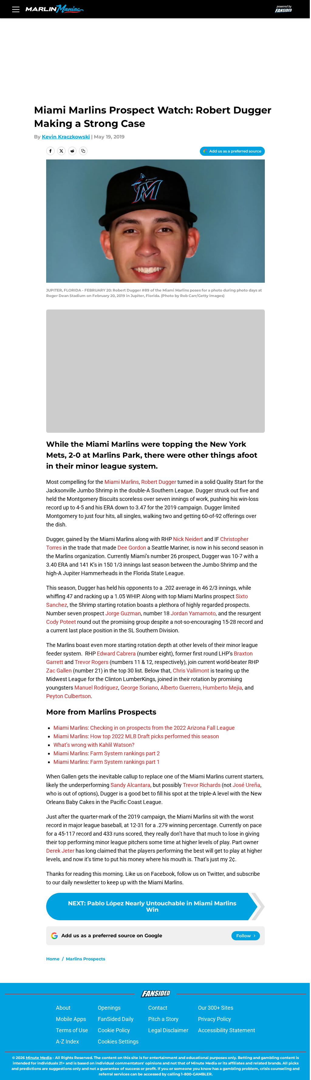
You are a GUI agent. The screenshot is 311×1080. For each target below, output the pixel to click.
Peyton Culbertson (68, 696)
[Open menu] (15, 9)
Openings (109, 1008)
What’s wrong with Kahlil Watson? (94, 745)
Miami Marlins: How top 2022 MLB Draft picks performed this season (136, 736)
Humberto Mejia (222, 687)
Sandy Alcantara (130, 785)
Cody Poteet (61, 622)
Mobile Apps (71, 1019)
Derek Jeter (60, 851)
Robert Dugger (158, 482)
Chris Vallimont (191, 670)
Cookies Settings (118, 1041)
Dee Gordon (132, 547)
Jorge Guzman (123, 613)
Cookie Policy (114, 1030)
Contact (157, 1008)
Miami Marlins (121, 482)
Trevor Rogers (91, 662)
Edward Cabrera (116, 653)
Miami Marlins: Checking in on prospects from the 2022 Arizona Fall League (144, 728)
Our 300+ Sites (215, 1008)
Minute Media (39, 1057)
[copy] (83, 151)
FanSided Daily (116, 1019)
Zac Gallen (59, 670)
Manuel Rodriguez (96, 687)
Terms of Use (72, 1030)
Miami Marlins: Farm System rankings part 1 (106, 762)
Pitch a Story (163, 1019)
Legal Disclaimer (168, 1030)
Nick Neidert (188, 539)
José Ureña (246, 785)
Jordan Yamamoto (193, 613)
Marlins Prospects (85, 959)
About (63, 1008)
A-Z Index (67, 1041)
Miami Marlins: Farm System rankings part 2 (106, 753)
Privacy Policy (214, 1019)
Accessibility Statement (226, 1030)
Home (53, 959)
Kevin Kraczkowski (66, 137)
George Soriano (139, 687)
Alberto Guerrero (180, 687)
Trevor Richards (201, 785)
